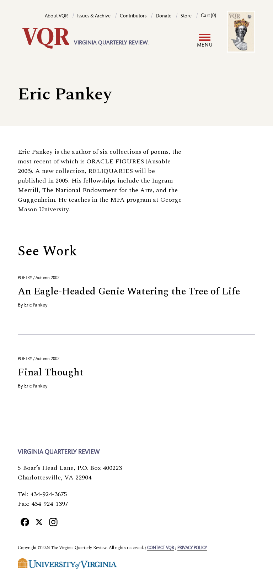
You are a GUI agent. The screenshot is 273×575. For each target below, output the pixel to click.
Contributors (133, 16)
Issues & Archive (94, 16)
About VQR (56, 16)
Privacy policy (192, 548)
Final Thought (51, 372)
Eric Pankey (36, 305)
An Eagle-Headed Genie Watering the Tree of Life (129, 291)
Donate (163, 16)
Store (186, 16)
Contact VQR (160, 548)
